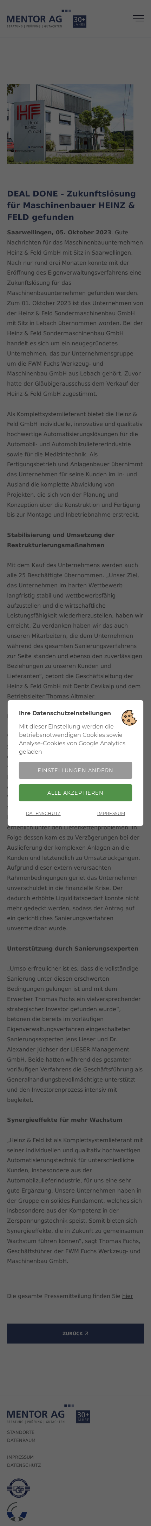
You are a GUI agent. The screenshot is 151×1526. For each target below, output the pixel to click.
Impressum (111, 813)
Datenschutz (43, 813)
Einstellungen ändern (75, 770)
